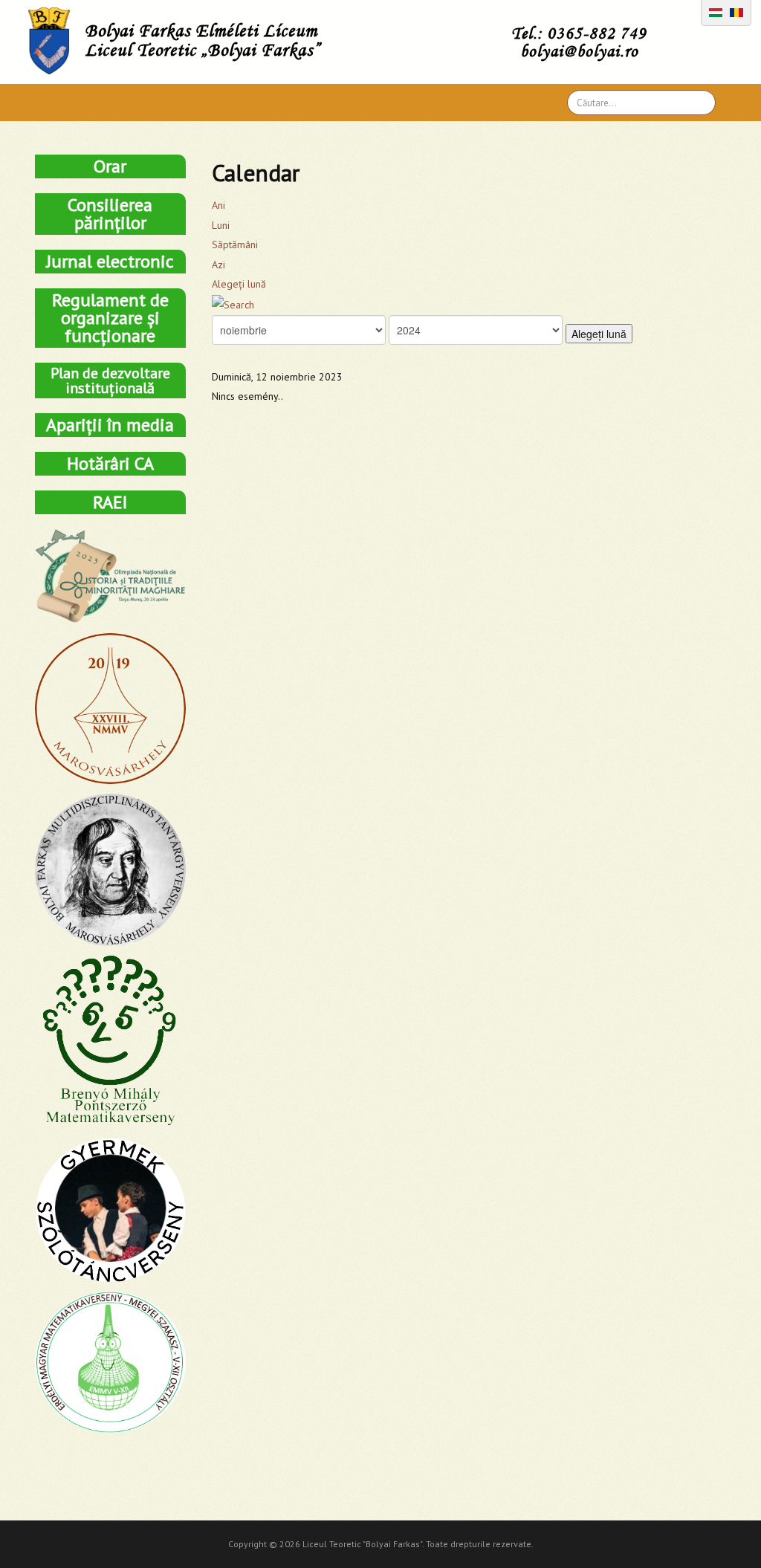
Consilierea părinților (110, 213)
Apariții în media (110, 424)
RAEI (110, 502)
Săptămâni (235, 244)
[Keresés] (233, 304)
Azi (218, 264)
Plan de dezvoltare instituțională (110, 380)
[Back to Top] (724, 1531)
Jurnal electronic (110, 261)
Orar (110, 166)
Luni (221, 225)
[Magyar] (715, 11)
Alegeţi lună (239, 284)
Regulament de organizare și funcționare (110, 317)
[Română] (736, 11)
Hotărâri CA (110, 463)
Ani (218, 205)
